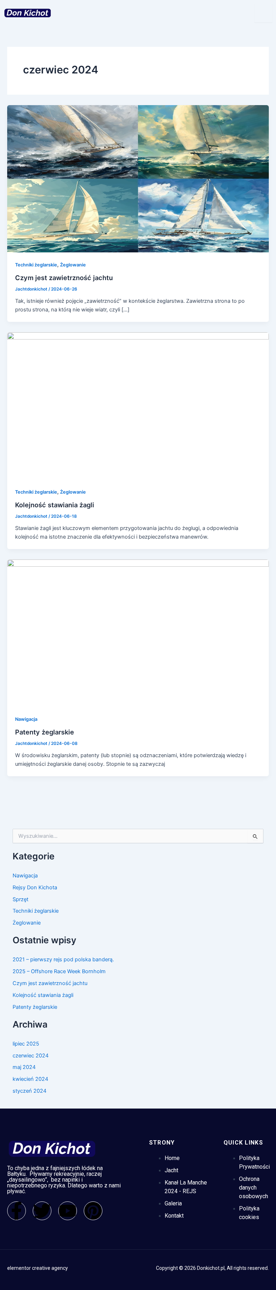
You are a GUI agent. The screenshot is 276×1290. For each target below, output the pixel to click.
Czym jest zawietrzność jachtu (64, 278)
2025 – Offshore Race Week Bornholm (59, 971)
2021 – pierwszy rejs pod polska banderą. (63, 959)
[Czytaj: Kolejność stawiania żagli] (138, 406)
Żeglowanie (73, 265)
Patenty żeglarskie (44, 732)
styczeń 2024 (29, 1091)
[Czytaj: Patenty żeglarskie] (138, 633)
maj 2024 (24, 1067)
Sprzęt (20, 899)
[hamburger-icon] (263, 13)
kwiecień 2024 (30, 1079)
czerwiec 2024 (31, 1055)
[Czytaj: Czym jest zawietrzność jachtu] (138, 178)
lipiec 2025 (26, 1043)
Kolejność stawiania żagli (54, 505)
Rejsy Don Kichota (35, 887)
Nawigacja (26, 719)
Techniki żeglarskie (36, 265)
